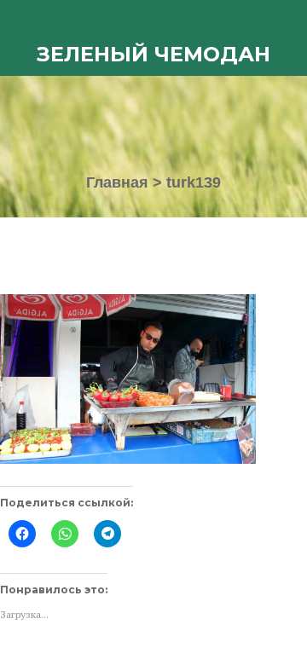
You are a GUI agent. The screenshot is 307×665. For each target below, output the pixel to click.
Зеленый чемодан (153, 54)
